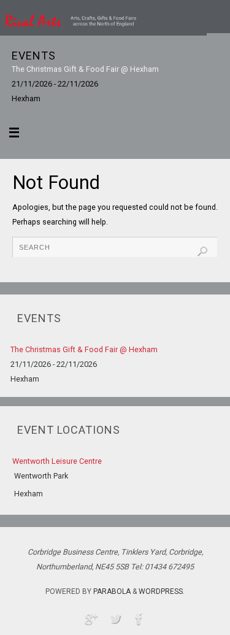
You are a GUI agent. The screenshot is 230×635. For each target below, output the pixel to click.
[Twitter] (115, 618)
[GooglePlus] (91, 618)
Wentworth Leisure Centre (57, 461)
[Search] (202, 251)
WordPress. (162, 591)
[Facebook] (139, 618)
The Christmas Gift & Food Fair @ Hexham (85, 69)
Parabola (112, 591)
